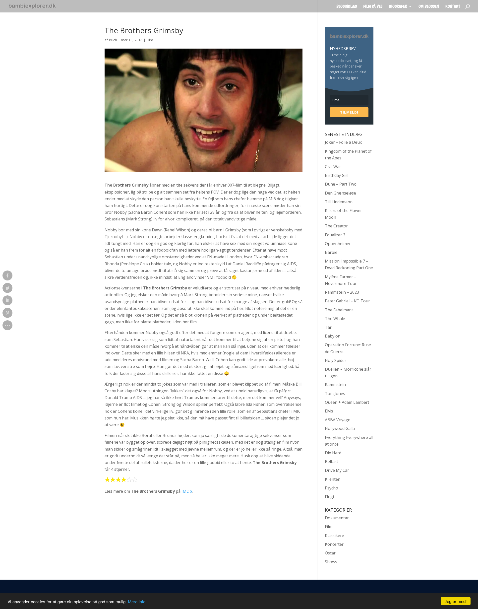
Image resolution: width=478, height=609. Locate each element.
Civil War (333, 166)
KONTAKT (452, 6)
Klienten (332, 479)
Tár (328, 327)
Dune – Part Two (341, 184)
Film (149, 40)
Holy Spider (335, 360)
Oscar (330, 553)
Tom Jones (335, 393)
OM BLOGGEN (428, 6)
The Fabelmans (339, 310)
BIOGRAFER (398, 6)
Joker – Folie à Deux (343, 142)
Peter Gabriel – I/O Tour (347, 301)
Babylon (332, 336)
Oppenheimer (338, 243)
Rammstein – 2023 (342, 292)
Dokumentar (337, 518)
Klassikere (334, 535)
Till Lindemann (339, 201)
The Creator (336, 226)
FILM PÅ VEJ (372, 6)
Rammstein (335, 384)
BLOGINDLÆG (346, 6)
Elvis (329, 411)
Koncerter (334, 544)
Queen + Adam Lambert (347, 402)
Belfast (331, 461)
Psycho (331, 488)
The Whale (335, 318)
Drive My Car (337, 470)
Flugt (329, 496)
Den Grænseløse (340, 193)
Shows (331, 561)
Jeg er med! (456, 601)
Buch (113, 40)
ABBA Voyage (337, 419)
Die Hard (333, 453)
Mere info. (137, 601)
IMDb (186, 491)
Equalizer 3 (335, 235)
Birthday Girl (336, 175)
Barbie (331, 252)
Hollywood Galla (340, 428)
